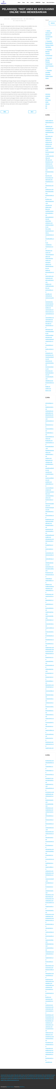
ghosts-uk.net (48, 142)
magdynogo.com (49, 748)
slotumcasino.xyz (49, 311)
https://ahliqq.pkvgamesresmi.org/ (11, 1080)
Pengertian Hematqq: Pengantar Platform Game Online (49, 74)
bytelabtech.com (49, 778)
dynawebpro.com (49, 1016)
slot (25, 20)
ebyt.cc (47, 232)
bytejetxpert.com (49, 742)
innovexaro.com (49, 967)
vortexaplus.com (49, 1024)
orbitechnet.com (49, 1032)
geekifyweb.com (49, 794)
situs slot (47, 104)
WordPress (22, 1086)
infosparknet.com (49, 973)
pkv (46, 106)
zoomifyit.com (48, 1062)
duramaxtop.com (49, 553)
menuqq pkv (3, 1075)
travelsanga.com (49, 355)
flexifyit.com (48, 997)
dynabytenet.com (49, 918)
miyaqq (51, 1078)
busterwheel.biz (49, 305)
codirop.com (48, 140)
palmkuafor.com (49, 413)
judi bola (48, 1075)
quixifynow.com (49, 979)
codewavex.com (49, 871)
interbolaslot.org (49, 411)
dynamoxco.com (49, 1007)
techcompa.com (49, 177)
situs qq (24, 1075)
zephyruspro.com (49, 981)
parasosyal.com (49, 529)
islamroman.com (49, 185)
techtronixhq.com (49, 760)
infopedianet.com (49, 951)
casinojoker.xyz (49, 319)
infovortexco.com (49, 894)
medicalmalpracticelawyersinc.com (49, 341)
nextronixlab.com (49, 985)
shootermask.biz (49, 303)
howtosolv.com (49, 278)
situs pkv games (10, 1075)
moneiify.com (48, 472)
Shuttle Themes (10, 1086)
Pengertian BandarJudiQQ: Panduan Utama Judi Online (49, 44)
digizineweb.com (49, 831)
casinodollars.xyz (49, 317)
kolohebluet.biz (49, 301)
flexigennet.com (49, 572)
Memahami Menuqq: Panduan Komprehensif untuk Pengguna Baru (49, 63)
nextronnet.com (49, 1005)
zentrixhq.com (48, 987)
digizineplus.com (49, 965)
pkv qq (44, 1075)
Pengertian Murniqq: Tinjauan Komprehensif (48, 52)
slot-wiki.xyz (48, 323)
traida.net (47, 270)
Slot (33, 18)
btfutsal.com (48, 138)
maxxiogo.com (48, 999)
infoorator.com (48, 250)
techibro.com (48, 199)
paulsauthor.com (49, 566)
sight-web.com (48, 179)
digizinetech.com (49, 685)
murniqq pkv (16, 1076)
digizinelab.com (49, 896)
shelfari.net (48, 307)
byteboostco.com (49, 873)
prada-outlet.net (49, 120)
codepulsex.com (49, 900)
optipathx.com (48, 983)
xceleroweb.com (49, 1052)
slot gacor (53, 1075)
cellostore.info (48, 462)
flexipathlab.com (49, 1020)
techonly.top (48, 146)
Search (47, 20)
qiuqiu (46, 102)
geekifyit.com (48, 482)
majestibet (47, 1078)
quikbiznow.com (49, 1050)
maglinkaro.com (49, 916)
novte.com (47, 252)
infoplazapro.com (49, 649)
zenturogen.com (49, 1009)
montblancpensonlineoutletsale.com (49, 213)
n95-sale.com (48, 159)
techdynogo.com (49, 594)
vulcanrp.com (48, 205)
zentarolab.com (49, 1048)
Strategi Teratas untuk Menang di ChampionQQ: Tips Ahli (48, 34)
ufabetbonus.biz (49, 380)
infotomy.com (48, 584)
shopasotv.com (49, 353)
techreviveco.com (49, 914)
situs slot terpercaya (30, 1076)
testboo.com (48, 284)
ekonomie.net (48, 361)
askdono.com (48, 144)
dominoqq (10, 1076)
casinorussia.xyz (49, 309)
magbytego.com (49, 810)
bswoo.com (48, 390)
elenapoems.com (49, 539)
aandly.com (48, 388)
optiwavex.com (49, 1034)
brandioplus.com (49, 1014)
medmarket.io (48, 578)
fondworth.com (49, 440)
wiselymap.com (49, 165)
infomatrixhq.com (49, 849)
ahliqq (46, 98)
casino (16, 20)
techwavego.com (49, 898)
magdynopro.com (49, 647)
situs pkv (3, 1076)
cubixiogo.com (48, 1026)
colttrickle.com (48, 126)
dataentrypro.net (49, 415)
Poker (30, 18)
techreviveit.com (49, 651)
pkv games (21, 20)
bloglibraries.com (49, 519)
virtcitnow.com (48, 163)
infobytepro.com (49, 808)
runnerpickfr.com (49, 128)
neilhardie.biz (48, 295)
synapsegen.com (49, 1018)
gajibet (2, 1080)
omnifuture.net (48, 130)
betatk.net (47, 386)
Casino (27, 18)
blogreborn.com (49, 161)
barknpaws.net (49, 460)
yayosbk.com (48, 294)
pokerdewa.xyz (49, 321)
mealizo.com (48, 458)
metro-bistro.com (49, 276)
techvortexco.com (49, 792)
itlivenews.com (49, 370)
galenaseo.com (49, 329)
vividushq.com (48, 1022)
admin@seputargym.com (16, 18)
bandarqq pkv (32, 1075)
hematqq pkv (22, 1076)
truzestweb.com (49, 1042)
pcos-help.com (49, 136)
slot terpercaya (39, 1075)
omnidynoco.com (49, 1036)
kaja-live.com (48, 175)
